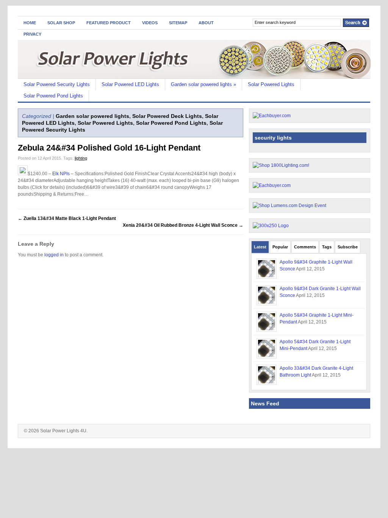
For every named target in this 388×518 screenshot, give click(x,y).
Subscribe (348, 247)
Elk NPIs (61, 173)
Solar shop (61, 22)
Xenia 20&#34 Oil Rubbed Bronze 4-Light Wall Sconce (183, 225)
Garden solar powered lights (203, 84)
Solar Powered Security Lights (56, 84)
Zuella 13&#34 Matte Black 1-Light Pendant (67, 218)
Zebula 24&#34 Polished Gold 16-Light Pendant (109, 147)
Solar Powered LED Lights (130, 84)
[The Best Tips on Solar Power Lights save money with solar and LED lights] (194, 77)
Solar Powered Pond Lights (53, 96)
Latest (260, 247)
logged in (54, 254)
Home (29, 22)
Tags (327, 247)
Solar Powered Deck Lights (167, 116)
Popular (280, 247)
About (206, 22)
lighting (81, 158)
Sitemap (178, 22)
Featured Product (108, 22)
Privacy (32, 34)
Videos (150, 22)
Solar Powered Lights (271, 84)
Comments (305, 247)
